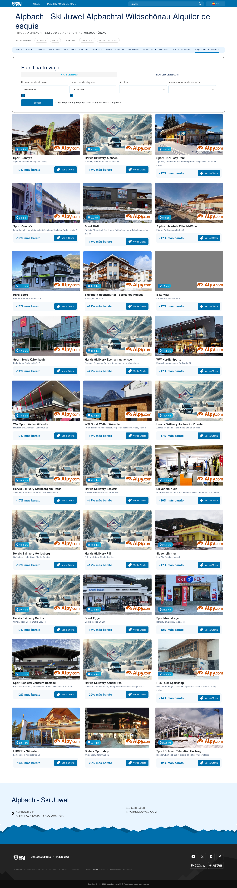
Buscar (37, 102)
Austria (41, 40)
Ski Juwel (87, 40)
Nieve (36, 3)
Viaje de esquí (182, 49)
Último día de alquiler (82, 82)
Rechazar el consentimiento (121, 869)
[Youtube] (193, 856)
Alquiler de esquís (207, 49)
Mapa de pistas (115, 49)
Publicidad (62, 857)
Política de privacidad (35, 869)
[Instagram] (211, 856)
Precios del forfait (156, 49)
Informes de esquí (76, 49)
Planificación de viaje (61, 3)
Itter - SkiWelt (108, 40)
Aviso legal (18, 869)
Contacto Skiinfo (41, 857)
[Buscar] (200, 3)
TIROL (20, 33)
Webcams (54, 49)
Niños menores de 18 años (184, 82)
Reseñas (97, 49)
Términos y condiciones (58, 869)
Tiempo (41, 49)
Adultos (123, 82)
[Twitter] (202, 856)
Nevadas (133, 49)
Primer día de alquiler (34, 82)
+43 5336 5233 (135, 808)
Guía (19, 49)
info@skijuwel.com (141, 812)
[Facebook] (220, 856)
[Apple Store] (215, 865)
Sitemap (75, 869)
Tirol (55, 40)
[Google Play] (198, 865)
